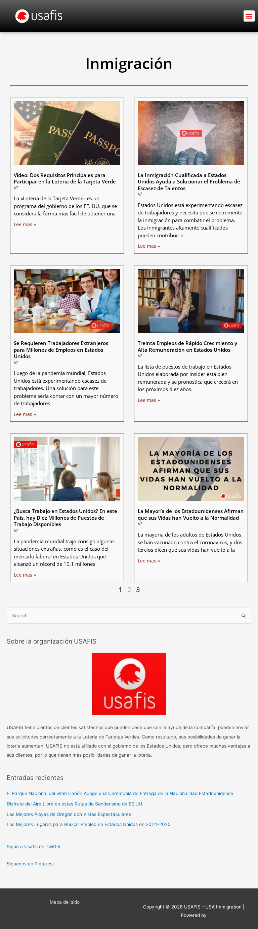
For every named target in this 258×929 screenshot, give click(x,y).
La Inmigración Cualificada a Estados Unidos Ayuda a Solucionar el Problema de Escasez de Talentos (189, 182)
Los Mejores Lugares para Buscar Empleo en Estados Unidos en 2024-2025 (88, 824)
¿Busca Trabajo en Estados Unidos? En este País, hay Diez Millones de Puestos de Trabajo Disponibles (65, 517)
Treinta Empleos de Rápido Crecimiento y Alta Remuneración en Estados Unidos (187, 346)
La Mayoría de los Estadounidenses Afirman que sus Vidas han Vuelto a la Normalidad (191, 514)
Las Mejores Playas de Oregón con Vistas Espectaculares (69, 814)
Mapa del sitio (65, 902)
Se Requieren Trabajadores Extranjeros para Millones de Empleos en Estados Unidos (61, 349)
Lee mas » (25, 224)
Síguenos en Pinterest (30, 863)
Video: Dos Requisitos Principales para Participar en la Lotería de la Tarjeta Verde (65, 178)
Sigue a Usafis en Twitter (34, 846)
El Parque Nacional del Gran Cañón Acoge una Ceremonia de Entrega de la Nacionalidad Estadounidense (120, 793)
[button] (249, 16)
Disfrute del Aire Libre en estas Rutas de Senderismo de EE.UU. (75, 803)
